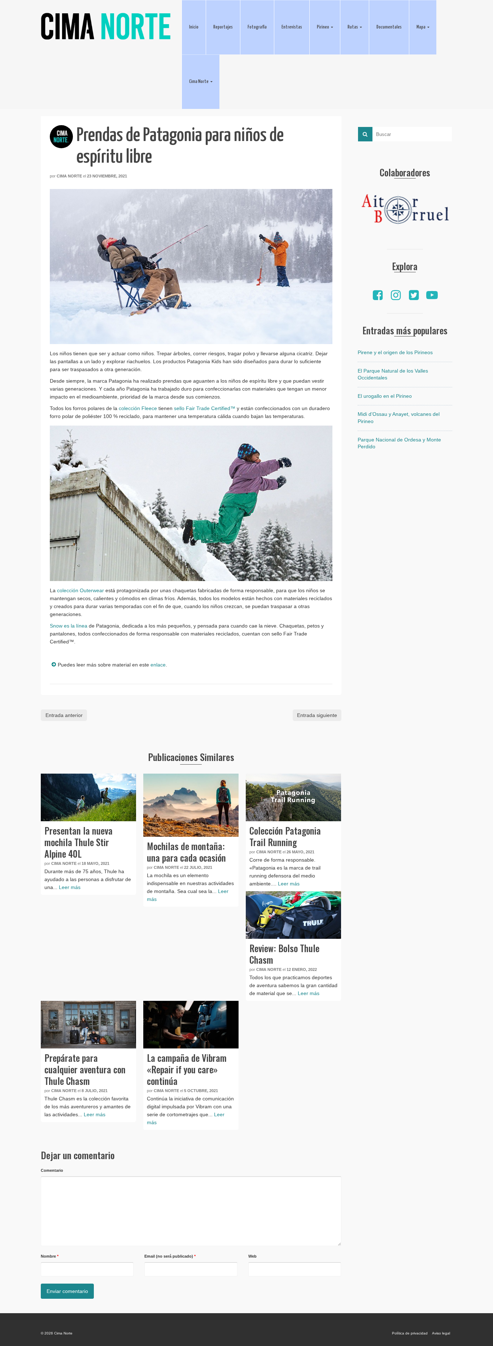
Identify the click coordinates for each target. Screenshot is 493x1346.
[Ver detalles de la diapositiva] (405, 211)
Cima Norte (69, 176)
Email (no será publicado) (170, 1256)
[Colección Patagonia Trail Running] (293, 797)
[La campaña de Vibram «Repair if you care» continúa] (191, 1024)
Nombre (49, 1256)
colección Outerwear (80, 590)
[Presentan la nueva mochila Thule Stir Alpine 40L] (88, 797)
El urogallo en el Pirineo (385, 396)
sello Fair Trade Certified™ (204, 408)
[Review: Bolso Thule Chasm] (293, 915)
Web (252, 1256)
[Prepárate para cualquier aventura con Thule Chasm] (88, 1024)
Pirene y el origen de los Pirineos (395, 352)
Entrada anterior (64, 715)
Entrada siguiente (317, 715)
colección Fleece (138, 408)
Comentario (52, 1170)
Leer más (69, 887)
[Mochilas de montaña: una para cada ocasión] (191, 805)
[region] (405, 211)
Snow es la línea (68, 626)
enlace (158, 665)
